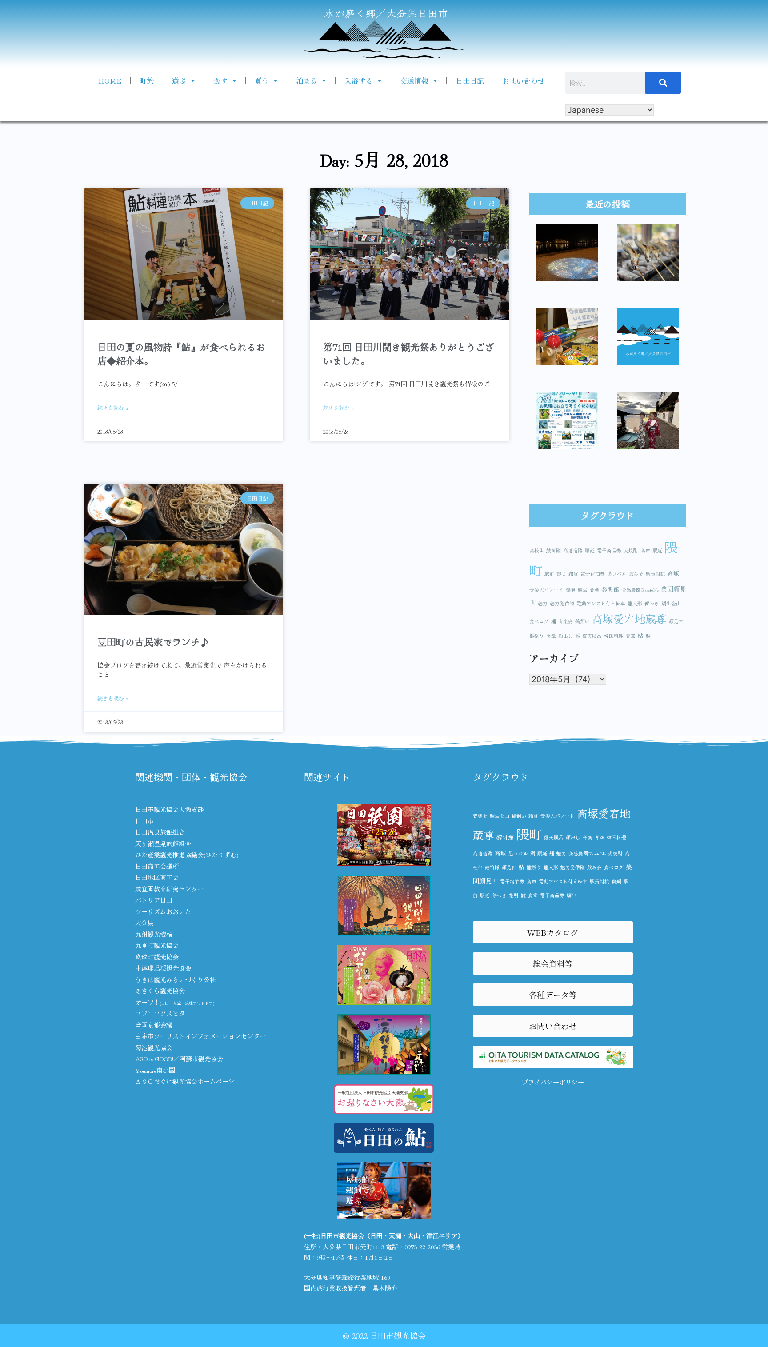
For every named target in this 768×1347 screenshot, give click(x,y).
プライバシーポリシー (553, 1082)
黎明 (561, 573)
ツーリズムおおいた (163, 911)
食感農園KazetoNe (640, 589)
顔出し (565, 635)
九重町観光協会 (157, 945)
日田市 (144, 820)
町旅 (147, 80)
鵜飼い (582, 621)
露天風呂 (592, 635)
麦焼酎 (631, 550)
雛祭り (536, 635)
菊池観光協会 (153, 1047)
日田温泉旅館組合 (160, 831)
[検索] (663, 83)
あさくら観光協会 (160, 990)
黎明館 (610, 589)
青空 (631, 635)
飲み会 (636, 573)
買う (262, 80)
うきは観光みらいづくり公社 (175, 979)
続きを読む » (113, 407)
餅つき (651, 603)
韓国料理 (614, 635)
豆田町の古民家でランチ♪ (153, 641)
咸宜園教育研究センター (169, 888)
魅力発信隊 (562, 603)
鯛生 (583, 589)
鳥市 (645, 550)
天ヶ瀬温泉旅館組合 (163, 843)
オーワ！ (174, 1002)
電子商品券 (609, 550)
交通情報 (414, 80)
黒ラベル (617, 573)
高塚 (673, 573)
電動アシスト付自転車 (600, 603)
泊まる (306, 80)
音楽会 (565, 621)
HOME (109, 80)
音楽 (595, 589)
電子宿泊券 (592, 573)
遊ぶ (179, 80)
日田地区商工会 (157, 877)
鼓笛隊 (553, 550)
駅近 (657, 550)
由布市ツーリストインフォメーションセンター (200, 1035)
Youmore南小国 (155, 1070)
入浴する (358, 80)
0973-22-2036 (422, 1246)
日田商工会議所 (157, 866)
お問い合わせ (523, 80)
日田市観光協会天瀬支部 (169, 809)
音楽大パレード (546, 589)
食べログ (539, 621)
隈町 (529, 833)
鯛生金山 (671, 603)
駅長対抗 (655, 573)
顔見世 (676, 621)
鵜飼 (571, 589)
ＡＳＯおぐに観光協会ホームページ (185, 1081)
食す (220, 80)
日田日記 (470, 80)
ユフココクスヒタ (160, 1013)
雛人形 (635, 603)
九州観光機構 (153, 934)
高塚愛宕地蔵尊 (629, 618)
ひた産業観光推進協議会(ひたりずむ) (187, 854)
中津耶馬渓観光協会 (163, 967)
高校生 (536, 550)
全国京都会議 (153, 1024)
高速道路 (573, 550)
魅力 (543, 603)
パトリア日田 (153, 899)
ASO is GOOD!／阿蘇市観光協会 (179, 1058)
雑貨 (573, 573)
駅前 (549, 573)
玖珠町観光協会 (157, 956)
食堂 (551, 635)
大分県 (144, 922)
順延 (590, 550)
